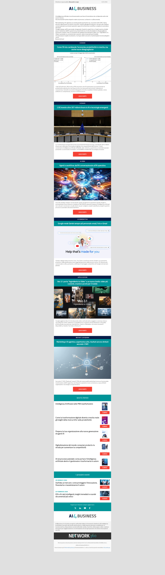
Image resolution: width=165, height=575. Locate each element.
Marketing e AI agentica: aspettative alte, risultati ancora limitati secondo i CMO (82, 343)
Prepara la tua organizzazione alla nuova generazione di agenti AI (76, 432)
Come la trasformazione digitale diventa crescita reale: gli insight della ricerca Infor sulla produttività (77, 418)
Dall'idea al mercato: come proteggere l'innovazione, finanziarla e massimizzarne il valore (76, 483)
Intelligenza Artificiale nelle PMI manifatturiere (74, 403)
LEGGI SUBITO (83, 96)
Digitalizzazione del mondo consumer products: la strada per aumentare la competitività (75, 446)
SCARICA (104, 413)
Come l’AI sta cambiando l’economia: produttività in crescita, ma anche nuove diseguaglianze (82, 48)
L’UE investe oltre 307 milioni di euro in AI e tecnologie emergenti (82, 107)
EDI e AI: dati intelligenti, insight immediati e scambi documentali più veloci (75, 495)
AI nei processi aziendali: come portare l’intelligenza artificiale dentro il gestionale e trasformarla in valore (77, 460)
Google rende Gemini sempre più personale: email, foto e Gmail (82, 223)
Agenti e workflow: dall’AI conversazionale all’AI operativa (82, 165)
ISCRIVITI (104, 487)
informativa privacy (69, 547)
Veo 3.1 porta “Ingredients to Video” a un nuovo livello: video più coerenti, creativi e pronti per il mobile (82, 282)
